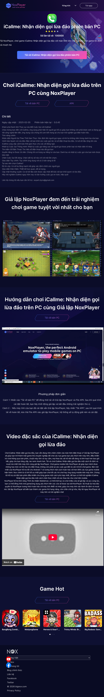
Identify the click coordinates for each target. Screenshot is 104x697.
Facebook (12, 678)
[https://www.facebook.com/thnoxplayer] (8, 665)
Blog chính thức (14, 670)
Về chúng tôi (13, 666)
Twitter (10, 682)
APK (72, 103)
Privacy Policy (14, 690)
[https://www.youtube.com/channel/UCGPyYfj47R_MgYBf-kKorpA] (8, 659)
